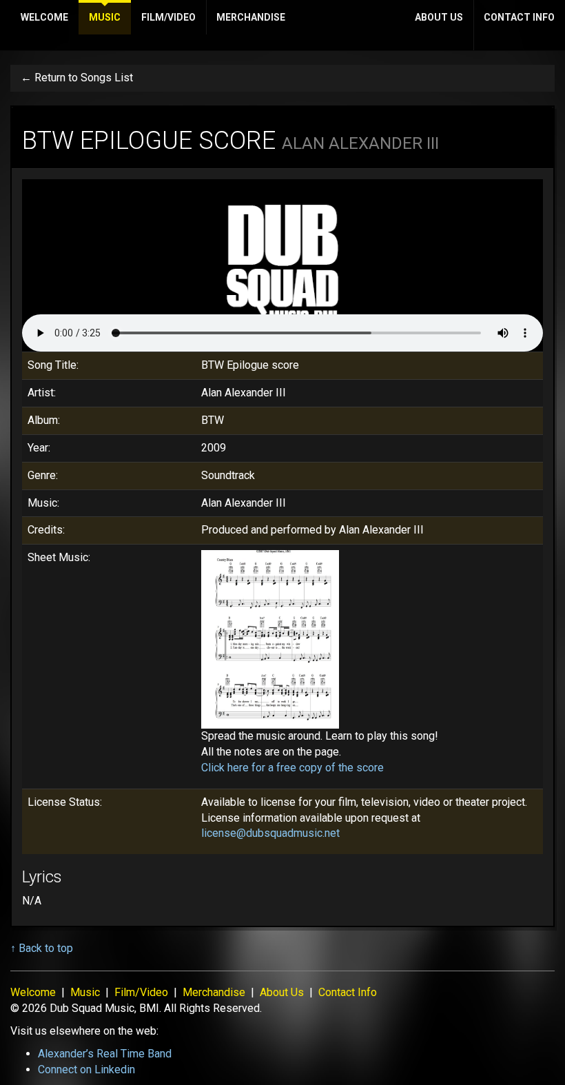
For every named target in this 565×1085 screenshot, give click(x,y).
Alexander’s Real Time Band (105, 1053)
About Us (439, 17)
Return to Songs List (83, 77)
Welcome (44, 17)
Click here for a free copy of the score (292, 767)
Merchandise (250, 17)
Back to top (46, 948)
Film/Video (168, 17)
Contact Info (519, 17)
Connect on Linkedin (86, 1069)
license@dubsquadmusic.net (270, 833)
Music (105, 17)
